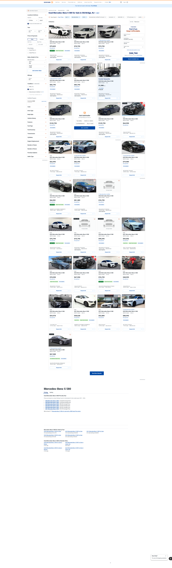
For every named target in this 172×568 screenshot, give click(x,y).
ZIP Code (40, 17)
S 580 (68, 10)
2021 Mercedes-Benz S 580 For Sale (95, 431)
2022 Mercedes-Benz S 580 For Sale (73, 435)
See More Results (97, 373)
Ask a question (84, 127)
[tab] (45, 392)
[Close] (166, 556)
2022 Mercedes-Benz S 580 (52, 407)
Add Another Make (37, 70)
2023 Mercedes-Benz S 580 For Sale (73, 431)
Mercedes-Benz (61, 10)
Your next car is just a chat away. (86, 5)
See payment (52, 48)
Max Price (39, 41)
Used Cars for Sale (52, 10)
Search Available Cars (133, 59)
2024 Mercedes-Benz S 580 (52, 404)
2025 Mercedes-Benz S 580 (52, 402)
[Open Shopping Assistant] (170, 558)
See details (101, 88)
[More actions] (70, 60)
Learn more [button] (44, 101)
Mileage (30, 78)
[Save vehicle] (70, 27)
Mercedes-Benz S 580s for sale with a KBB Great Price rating (66, 411)
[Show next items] (143, 17)
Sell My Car (80, 2)
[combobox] (37, 10)
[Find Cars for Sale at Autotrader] (48, 2)
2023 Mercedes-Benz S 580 (52, 405)
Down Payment (126, 42)
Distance (29, 17)
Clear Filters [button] (61, 17)
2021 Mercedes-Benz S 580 (52, 409)
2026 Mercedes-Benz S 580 (52, 400)
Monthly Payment (127, 34)
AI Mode (108, 2)
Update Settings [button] (139, 55)
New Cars (64, 2)
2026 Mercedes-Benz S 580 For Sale (52, 431)
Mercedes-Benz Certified (105, 40)
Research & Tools (97, 2)
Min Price (29, 41)
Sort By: (132, 21)
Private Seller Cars (71, 2)
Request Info (59, 59)
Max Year (40, 30)
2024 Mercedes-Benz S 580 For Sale (52, 435)
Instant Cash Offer (88, 2)
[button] (121, 2)
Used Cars (57, 2)
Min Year (30, 30)
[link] (67, 50)
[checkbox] (32, 50)
